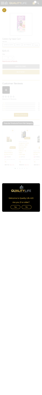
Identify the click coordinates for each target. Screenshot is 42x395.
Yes (15, 207)
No (26, 207)
